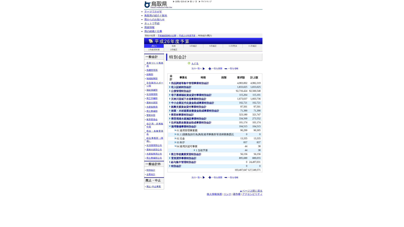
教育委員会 (151, 119)
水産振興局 (151, 107)
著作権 (237, 194)
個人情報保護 (214, 194)
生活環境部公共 (154, 145)
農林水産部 (151, 102)
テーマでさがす (153, 11)
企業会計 (150, 174)
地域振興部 (151, 78)
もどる (195, 63)
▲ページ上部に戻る (251, 190)
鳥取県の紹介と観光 (155, 15)
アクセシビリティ (252, 194)
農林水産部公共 (154, 149)
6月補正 (193, 46)
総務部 (149, 74)
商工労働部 (151, 98)
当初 (174, 46)
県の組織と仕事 (153, 31)
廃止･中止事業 (153, 186)
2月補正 (173, 49)
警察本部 (150, 115)
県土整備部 (151, 111)
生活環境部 (151, 94)
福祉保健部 (151, 90)
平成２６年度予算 (187, 35)
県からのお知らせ (154, 19)
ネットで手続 (152, 23)
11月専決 (233, 46)
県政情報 (149, 27)
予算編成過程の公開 (167, 35)
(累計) (154, 46)
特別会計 (150, 170)
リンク (227, 194)
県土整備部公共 (154, 158)
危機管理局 (151, 70)
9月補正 (213, 46)
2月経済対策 (154, 49)
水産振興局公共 (154, 154)
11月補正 (252, 46)
